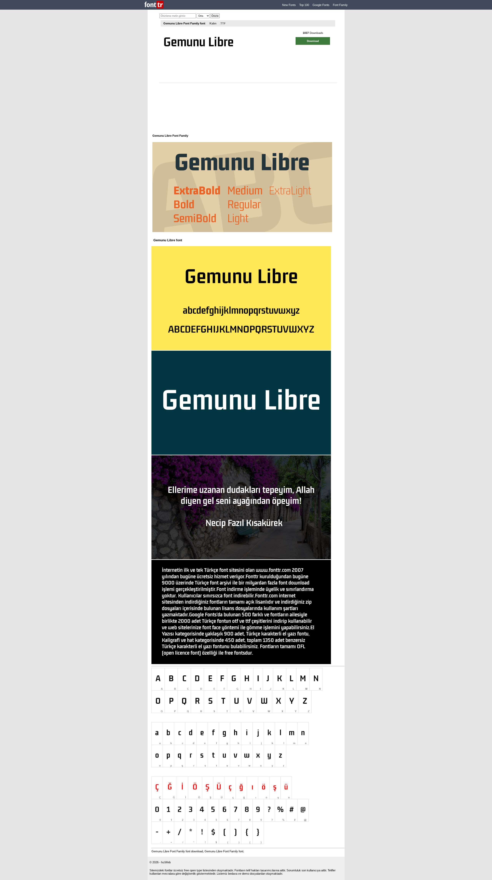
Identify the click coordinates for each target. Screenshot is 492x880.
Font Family (340, 5)
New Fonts (289, 5)
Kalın (212, 23)
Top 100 (304, 5)
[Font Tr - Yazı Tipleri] (154, 5)
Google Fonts (320, 5)
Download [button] (313, 41)
